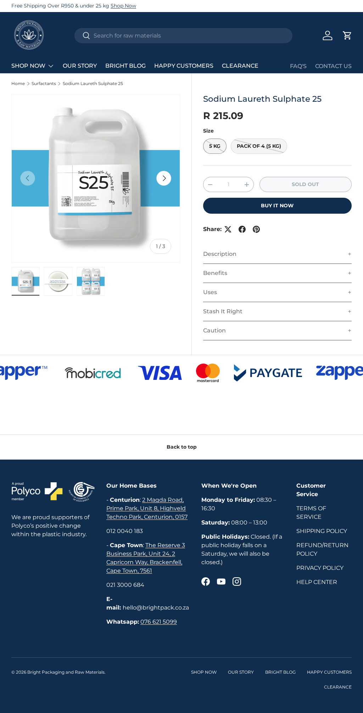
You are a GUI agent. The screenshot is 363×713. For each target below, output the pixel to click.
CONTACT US (333, 66)
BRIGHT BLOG (125, 65)
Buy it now (277, 205)
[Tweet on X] (228, 229)
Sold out (305, 184)
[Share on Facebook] (242, 229)
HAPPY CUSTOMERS (183, 65)
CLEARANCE (240, 65)
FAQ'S (298, 66)
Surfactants (44, 84)
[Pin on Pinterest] (256, 229)
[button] (347, 35)
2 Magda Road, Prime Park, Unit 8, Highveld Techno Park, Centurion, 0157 (147, 508)
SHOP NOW (204, 672)
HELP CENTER (316, 582)
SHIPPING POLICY (321, 531)
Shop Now (123, 5)
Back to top (182, 447)
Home (18, 84)
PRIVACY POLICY (320, 568)
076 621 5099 (158, 621)
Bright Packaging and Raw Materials (66, 672)
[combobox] (183, 35)
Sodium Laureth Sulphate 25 (93, 84)
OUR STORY (80, 65)
